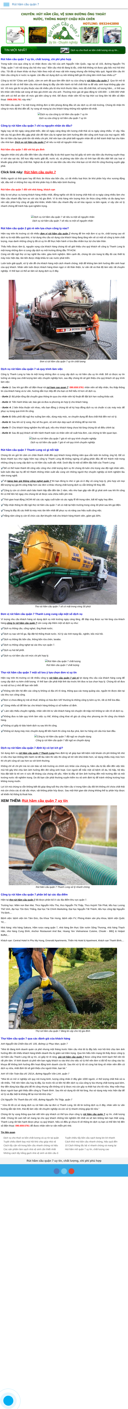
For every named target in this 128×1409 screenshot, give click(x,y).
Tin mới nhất (15, 50)
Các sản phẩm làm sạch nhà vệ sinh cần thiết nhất (30, 1149)
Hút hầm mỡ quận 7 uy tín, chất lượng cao (87, 1149)
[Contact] (8, 1400)
